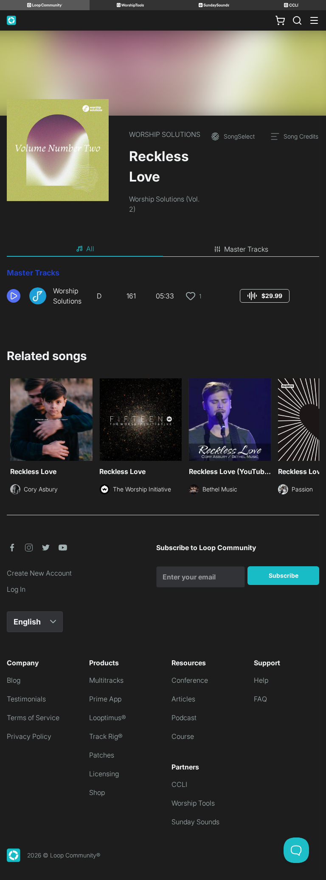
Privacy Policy (29, 736)
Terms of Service (33, 717)
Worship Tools (193, 803)
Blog (13, 680)
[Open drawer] (314, 20)
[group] (264, 296)
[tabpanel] (163, 290)
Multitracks (106, 680)
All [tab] (90, 248)
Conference (189, 680)
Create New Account (39, 573)
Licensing (104, 773)
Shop (97, 792)
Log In (16, 589)
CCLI (179, 784)
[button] (14, 296)
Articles (183, 699)
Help (261, 680)
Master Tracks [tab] (246, 249)
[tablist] (163, 249)
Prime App (105, 699)
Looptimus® (107, 717)
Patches (101, 755)
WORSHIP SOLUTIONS (164, 134)
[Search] (297, 20)
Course (182, 736)
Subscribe (283, 575)
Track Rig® (106, 736)
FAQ (260, 699)
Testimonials (26, 699)
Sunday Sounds (195, 822)
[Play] (13, 296)
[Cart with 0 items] (280, 20)
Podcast (184, 717)
